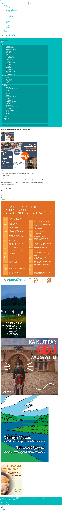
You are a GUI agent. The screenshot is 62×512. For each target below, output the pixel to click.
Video (5, 125)
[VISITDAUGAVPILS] (9, 37)
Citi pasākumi (6, 122)
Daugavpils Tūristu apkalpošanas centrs (12, 10)
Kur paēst (4, 84)
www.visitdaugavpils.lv (6, 190)
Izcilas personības (11, 9)
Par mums (5, 5)
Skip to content (2, 0)
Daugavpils (7, 6)
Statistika (7, 22)
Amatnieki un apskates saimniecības (12, 63)
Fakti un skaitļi (11, 14)
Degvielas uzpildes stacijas (10, 114)
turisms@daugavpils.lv (6, 189)
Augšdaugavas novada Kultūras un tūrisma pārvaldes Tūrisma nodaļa (15, 17)
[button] (8, 6)
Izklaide (12, 198)
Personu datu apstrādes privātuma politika (14, 12)
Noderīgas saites (7, 27)
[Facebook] (24, 196)
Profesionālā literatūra (8, 25)
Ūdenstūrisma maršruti (11, 74)
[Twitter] (24, 197)
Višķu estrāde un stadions (10, 110)
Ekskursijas (10, 11)
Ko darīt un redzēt (6, 44)
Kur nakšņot (5, 75)
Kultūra (14, 198)
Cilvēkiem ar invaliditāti (10, 71)
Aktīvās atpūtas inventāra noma (11, 101)
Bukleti (5, 19)
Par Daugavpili (9, 7)
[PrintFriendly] (24, 195)
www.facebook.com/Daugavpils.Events (6, 192)
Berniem (5, 198)
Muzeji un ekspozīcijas (10, 47)
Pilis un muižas (10, 60)
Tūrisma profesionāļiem (7, 21)
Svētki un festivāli (7, 118)
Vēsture (10, 15)
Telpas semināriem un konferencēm (12, 96)
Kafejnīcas (8, 91)
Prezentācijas (7, 26)
